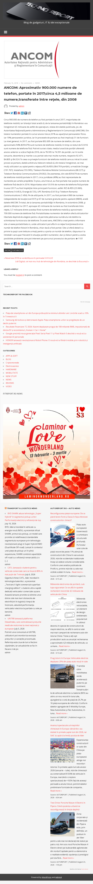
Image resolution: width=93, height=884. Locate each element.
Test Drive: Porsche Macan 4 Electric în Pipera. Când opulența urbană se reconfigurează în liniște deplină (67, 806)
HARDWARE (11, 369)
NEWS (37, 83)
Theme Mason (84, 869)
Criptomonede (12, 362)
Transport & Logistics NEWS (22, 508)
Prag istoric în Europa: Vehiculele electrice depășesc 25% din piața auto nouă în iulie (69, 660)
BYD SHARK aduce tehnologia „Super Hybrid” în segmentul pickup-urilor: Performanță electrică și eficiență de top (23, 517)
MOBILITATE (12, 373)
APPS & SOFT (12, 356)
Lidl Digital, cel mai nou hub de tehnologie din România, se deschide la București (51, 261)
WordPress (46, 877)
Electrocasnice (12, 366)
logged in (20, 275)
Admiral (58, 877)
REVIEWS (10, 383)
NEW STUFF (11, 376)
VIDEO (9, 386)
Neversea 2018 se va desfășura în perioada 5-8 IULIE (29, 258)
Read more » (77, 572)
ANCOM (7, 250)
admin (21, 106)
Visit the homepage (85, 301)
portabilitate (17, 250)
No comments (26, 83)
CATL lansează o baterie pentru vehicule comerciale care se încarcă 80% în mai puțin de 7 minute (24, 571)
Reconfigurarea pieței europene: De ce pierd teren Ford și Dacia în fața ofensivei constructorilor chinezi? (69, 517)
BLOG (8, 359)
